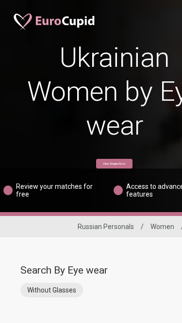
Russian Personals (106, 227)
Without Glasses (51, 290)
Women (162, 227)
